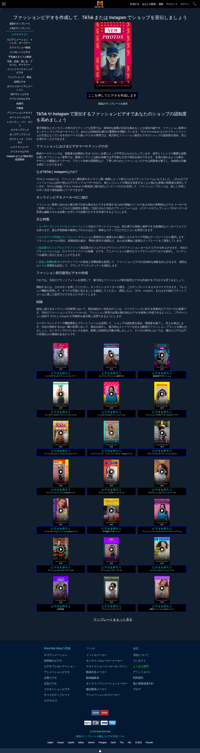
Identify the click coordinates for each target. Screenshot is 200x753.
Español (71, 742)
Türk (129, 742)
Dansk (113, 742)
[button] (60, 357)
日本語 (138, 742)
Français (60, 742)
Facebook (96, 713)
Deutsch (91, 742)
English (50, 742)
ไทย (122, 742)
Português (103, 742)
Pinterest (104, 713)
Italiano (81, 742)
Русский (149, 742)
